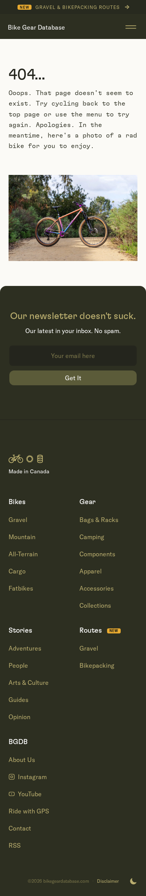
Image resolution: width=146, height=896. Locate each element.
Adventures (25, 648)
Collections (95, 605)
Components (97, 554)
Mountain (22, 537)
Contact (20, 828)
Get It (73, 378)
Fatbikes (21, 588)
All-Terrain (23, 554)
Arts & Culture (29, 682)
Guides (18, 700)
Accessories (96, 588)
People (18, 665)
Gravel (18, 520)
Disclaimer (108, 881)
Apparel (90, 571)
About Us (22, 760)
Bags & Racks (98, 520)
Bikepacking (96, 665)
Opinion (19, 717)
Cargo (17, 571)
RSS (15, 845)
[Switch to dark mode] (133, 881)
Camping (91, 537)
